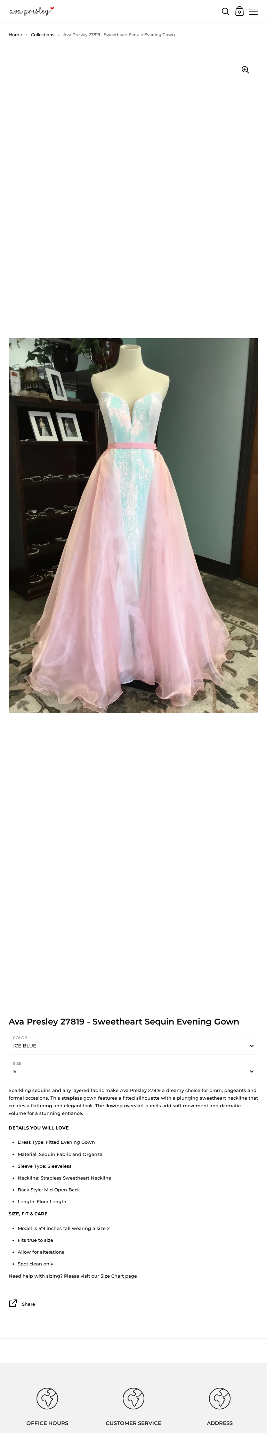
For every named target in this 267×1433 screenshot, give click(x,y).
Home (15, 34)
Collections (42, 34)
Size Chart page (118, 1276)
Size (17, 1063)
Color (20, 1037)
